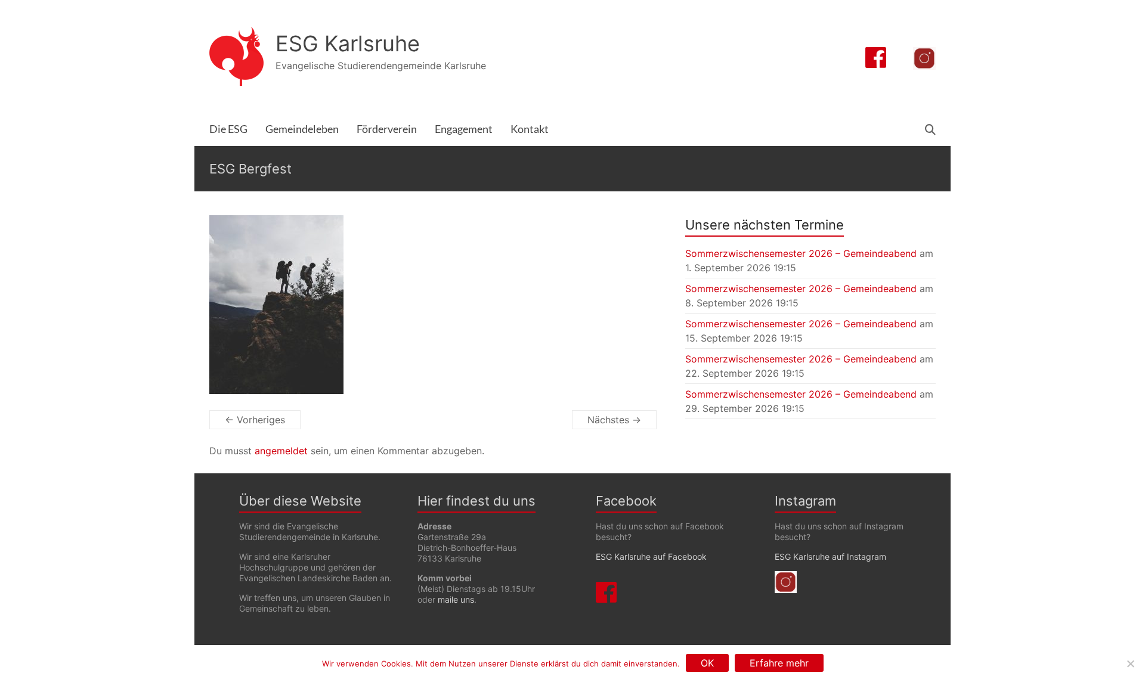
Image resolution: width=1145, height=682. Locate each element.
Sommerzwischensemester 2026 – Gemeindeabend (801, 253)
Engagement (464, 129)
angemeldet (281, 451)
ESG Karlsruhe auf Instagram (830, 556)
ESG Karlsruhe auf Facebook (651, 556)
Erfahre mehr (779, 663)
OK (707, 663)
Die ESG (228, 129)
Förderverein (387, 129)
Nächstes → (614, 420)
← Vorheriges (255, 420)
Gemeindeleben (302, 129)
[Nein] (1130, 663)
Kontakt (529, 129)
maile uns (456, 599)
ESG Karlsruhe (348, 43)
